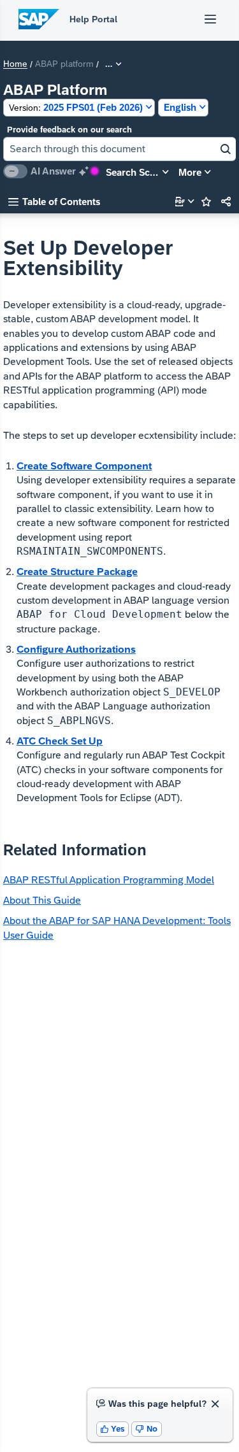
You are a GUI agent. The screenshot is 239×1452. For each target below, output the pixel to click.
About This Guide (42, 900)
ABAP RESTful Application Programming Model (108, 879)
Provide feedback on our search (69, 129)
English (180, 107)
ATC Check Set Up (60, 741)
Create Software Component (84, 465)
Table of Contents (54, 201)
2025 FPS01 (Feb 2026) (76, 107)
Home (15, 64)
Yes (113, 1429)
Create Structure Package (77, 571)
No (146, 1429)
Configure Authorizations (76, 649)
